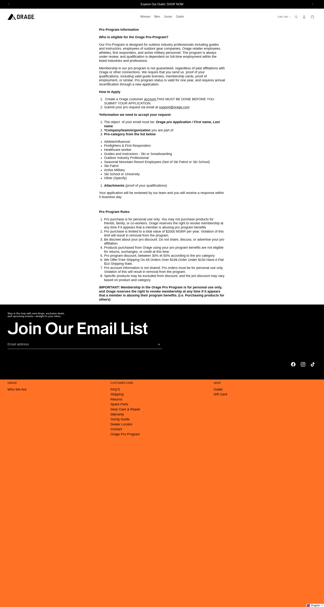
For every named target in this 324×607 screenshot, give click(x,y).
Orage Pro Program (125, 434)
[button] (315, 605)
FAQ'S (115, 389)
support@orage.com (174, 107)
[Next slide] (312, 4)
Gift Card (220, 394)
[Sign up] (158, 344)
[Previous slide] (9, 4)
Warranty (117, 414)
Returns (116, 399)
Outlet (218, 389)
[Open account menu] (304, 17)
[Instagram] (303, 364)
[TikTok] (312, 364)
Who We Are (17, 389)
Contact (116, 429)
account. (150, 99)
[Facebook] (293, 364)
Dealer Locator (121, 424)
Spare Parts (119, 404)
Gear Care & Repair (125, 409)
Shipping (117, 394)
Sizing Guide (120, 419)
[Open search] (296, 17)
